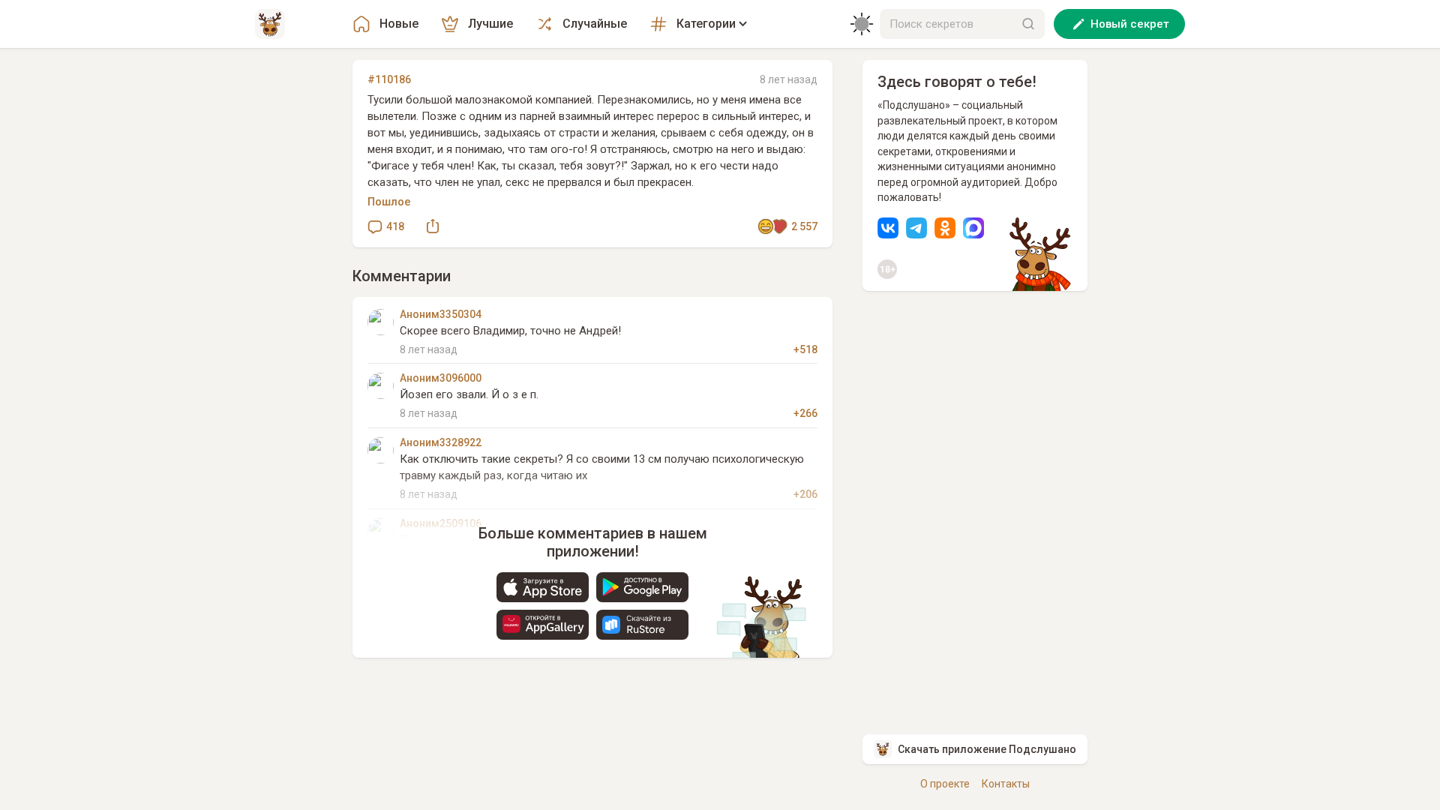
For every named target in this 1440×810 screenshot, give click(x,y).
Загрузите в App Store (542, 587)
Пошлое (389, 201)
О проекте (945, 784)
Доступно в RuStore (642, 625)
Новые (399, 23)
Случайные (594, 23)
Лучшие (490, 23)
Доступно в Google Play (642, 587)
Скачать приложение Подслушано (987, 749)
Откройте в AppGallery (542, 625)
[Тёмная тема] (862, 24)
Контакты (1006, 784)
